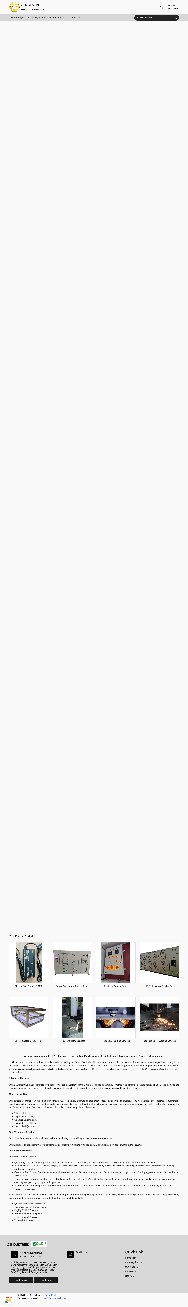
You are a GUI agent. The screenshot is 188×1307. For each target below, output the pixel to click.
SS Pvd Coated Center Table (29, 1041)
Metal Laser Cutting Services (116, 1041)
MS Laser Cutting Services (72, 1041)
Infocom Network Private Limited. (53, 1298)
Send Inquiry (82, 1252)
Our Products (57, 17)
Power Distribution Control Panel (72, 986)
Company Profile (37, 17)
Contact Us (74, 17)
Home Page (17, 17)
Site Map (129, 1276)
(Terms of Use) (50, 1295)
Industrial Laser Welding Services (159, 1041)
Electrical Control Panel (115, 986)
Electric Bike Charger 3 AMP (28, 986)
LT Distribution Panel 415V (159, 986)
